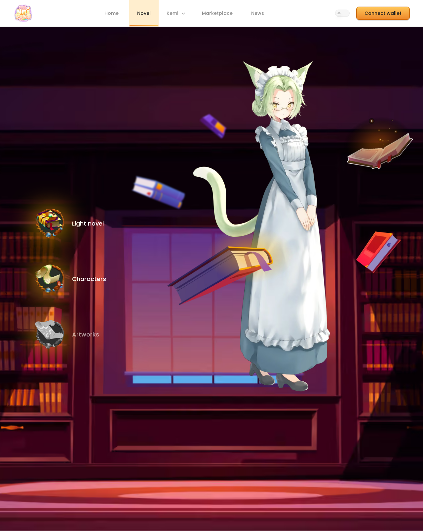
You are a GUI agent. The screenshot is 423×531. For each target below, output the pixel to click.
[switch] (342, 13)
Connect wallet (383, 13)
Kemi (172, 13)
